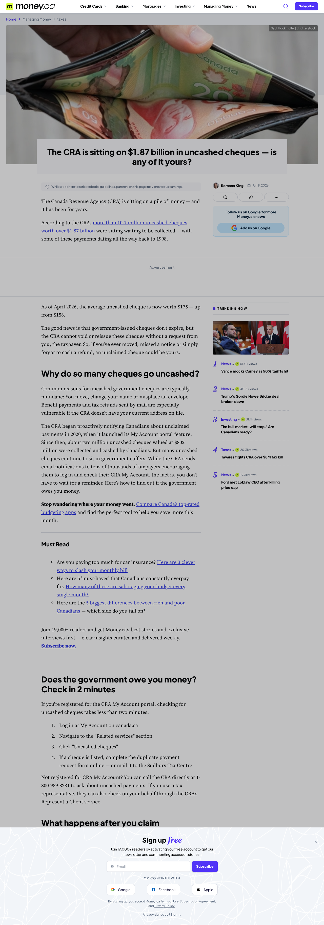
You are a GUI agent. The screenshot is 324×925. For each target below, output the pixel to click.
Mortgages (152, 6)
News (251, 6)
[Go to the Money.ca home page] (31, 6)
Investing (183, 6)
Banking (122, 6)
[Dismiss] (316, 842)
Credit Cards (91, 6)
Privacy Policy (164, 906)
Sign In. (176, 914)
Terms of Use (169, 901)
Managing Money (218, 6)
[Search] (286, 6)
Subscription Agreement (197, 901)
